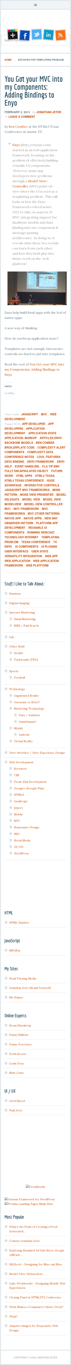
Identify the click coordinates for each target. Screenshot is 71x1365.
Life (11, 637)
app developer (33, 424)
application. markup (21, 438)
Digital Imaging (19, 603)
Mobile (18, 728)
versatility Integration (23, 556)
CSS (16, 775)
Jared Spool (17, 1101)
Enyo (16, 145)
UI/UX (18, 847)
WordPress (21, 853)
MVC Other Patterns (44, 513)
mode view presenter (36, 495)
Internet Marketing (22, 612)
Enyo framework (40, 461)
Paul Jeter (15, 1110)
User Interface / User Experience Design (37, 753)
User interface (16, 551)
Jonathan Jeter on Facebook (24, 35)
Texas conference (35, 542)
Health (18, 653)
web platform (37, 565)
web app (51, 556)
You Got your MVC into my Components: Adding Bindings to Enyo (34, 90)
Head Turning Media (22, 978)
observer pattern (19, 523)
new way (51, 518)
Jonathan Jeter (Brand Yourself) (30, 988)
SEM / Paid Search (26, 625)
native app (13, 518)
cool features (48, 457)
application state (42, 433)
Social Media (22, 840)
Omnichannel (27, 721)
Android (24, 734)
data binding (14, 461)
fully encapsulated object (26, 471)
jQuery (18, 808)
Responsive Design (26, 827)
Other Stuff (16, 646)
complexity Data (40, 452)
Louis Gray (16, 1063)
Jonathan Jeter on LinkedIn (49, 35)
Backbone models (19, 443)
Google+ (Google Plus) (29, 788)
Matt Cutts (16, 1073)
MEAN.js (14, 950)
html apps (24, 476)
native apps (33, 518)
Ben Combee (18, 127)
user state (39, 551)
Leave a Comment (21, 117)
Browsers (20, 768)
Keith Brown (17, 1054)
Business (15, 593)
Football (19, 677)
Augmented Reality (26, 695)
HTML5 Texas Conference (24, 480)
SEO (17, 834)
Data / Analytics (29, 715)
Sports (13, 671)
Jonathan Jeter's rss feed (61, 35)
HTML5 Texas (44, 476)
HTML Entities (19, 922)
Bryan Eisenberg (20, 1025)
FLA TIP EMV (51, 466)
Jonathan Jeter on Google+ (12, 35)
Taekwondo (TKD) (26, 659)
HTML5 (19, 794)
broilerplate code (20, 447)
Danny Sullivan (18, 1035)
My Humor (16, 997)
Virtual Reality (23, 741)
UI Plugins (49, 546)
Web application (17, 561)
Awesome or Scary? (27, 702)
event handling (27, 466)
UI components (26, 546)
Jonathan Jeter (35, 24)
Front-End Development (30, 782)
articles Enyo (51, 438)
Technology (17, 689)
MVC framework (26, 509)
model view (31, 499)
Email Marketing (25, 619)
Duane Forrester (20, 1044)
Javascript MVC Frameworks (27, 490)
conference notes (19, 457)
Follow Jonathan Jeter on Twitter (36, 35)
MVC (44, 414)
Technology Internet (21, 537)
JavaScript (29, 414)
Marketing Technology (29, 708)
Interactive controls (41, 485)
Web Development (21, 762)
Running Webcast (41, 532)
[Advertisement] (35, 1150)
